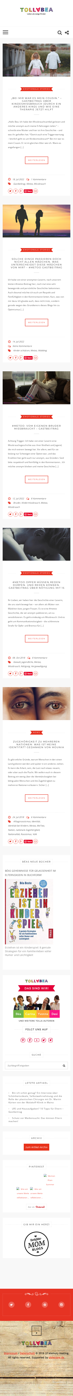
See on (31, 1206)
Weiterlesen (36, 160)
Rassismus (26, 834)
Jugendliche (27, 662)
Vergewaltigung (39, 666)
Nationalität (14, 834)
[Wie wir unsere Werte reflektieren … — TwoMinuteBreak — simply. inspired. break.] (22, 1193)
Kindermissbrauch (30, 502)
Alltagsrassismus (21, 821)
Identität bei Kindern (18, 825)
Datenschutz (27, 1353)
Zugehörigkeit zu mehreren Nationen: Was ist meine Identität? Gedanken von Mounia (36, 744)
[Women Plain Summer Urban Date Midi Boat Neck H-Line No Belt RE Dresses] (50, 1180)
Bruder (16, 502)
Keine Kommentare (22, 346)
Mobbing (42, 350)
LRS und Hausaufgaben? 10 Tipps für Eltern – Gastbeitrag (36, 1110)
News (36, 732)
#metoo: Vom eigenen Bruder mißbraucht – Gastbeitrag (36, 427)
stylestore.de (56, 1357)
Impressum (11, 1353)
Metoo (29, 183)
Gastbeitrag (19, 183)
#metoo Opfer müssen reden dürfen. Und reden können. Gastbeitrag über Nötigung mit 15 (36, 585)
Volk (35, 834)
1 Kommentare (38, 179)
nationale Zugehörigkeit (28, 829)
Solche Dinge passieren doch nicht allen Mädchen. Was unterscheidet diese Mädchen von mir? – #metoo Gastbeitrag (36, 263)
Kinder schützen (21, 350)
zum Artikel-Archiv (37, 1147)
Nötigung (25, 666)
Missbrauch (40, 183)
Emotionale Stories (36, 89)
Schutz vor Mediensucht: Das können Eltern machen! (35, 1120)
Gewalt (16, 662)
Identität (36, 821)
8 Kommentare (38, 498)
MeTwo (40, 825)
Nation (11, 829)
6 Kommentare (38, 817)
